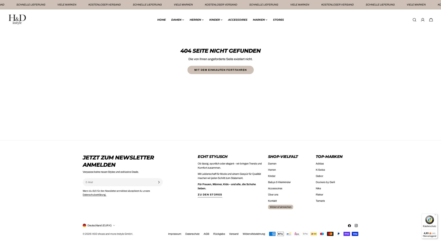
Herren (272, 169)
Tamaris (320, 200)
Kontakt (272, 200)
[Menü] (435, 216)
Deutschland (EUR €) (100, 225)
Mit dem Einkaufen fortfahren (220, 70)
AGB (206, 233)
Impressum (174, 233)
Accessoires (275, 188)
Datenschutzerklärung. (94, 194)
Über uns (273, 194)
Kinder (271, 176)
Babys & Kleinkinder (279, 182)
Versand (234, 233)
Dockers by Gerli (325, 182)
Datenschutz (192, 233)
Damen (272, 163)
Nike (318, 188)
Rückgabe (219, 233)
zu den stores (210, 194)
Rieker (319, 194)
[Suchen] (414, 19)
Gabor (319, 176)
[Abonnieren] (158, 182)
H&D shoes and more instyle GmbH (112, 233)
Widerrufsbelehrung (254, 233)
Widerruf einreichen (280, 207)
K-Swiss (320, 169)
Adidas (320, 163)
